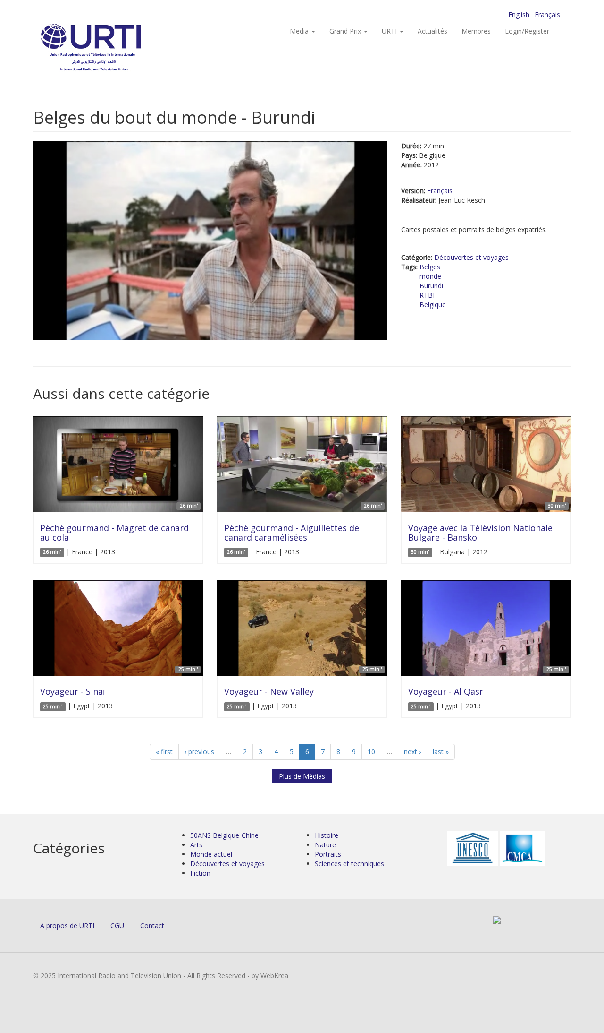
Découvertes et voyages (471, 257)
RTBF (427, 295)
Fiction (200, 873)
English (518, 14)
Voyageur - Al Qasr (445, 691)
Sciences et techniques (349, 863)
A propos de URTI (67, 925)
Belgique (432, 304)
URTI (390, 30)
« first (164, 751)
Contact (152, 925)
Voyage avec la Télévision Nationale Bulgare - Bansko (480, 532)
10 (371, 751)
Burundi (431, 285)
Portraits (328, 854)
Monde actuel (211, 854)
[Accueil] (110, 47)
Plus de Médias (302, 776)
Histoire (326, 835)
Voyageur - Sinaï (72, 691)
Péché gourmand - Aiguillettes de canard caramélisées (291, 532)
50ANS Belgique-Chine (224, 835)
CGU (117, 925)
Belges (429, 266)
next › (412, 751)
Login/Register (527, 30)
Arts (196, 844)
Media (300, 30)
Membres (476, 30)
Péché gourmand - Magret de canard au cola (114, 532)
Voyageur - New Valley (269, 691)
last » (441, 751)
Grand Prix (346, 30)
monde (430, 276)
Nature (325, 844)
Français (547, 14)
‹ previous (199, 751)
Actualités (432, 30)
